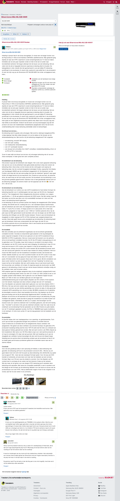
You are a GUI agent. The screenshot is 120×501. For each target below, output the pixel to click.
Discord (102, 495)
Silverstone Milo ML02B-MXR (14, 17)
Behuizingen (5, 14)
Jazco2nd (10, 441)
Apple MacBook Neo (72, 486)
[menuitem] (104, 2)
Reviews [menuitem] (23, 2)
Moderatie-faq (15, 394)
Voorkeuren (43, 498)
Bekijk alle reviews (9, 39)
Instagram (103, 490)
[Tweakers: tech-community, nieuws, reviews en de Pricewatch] (8, 2)
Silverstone (12, 14)
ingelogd (23, 472)
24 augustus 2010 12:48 (25, 419)
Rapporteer (43, 49)
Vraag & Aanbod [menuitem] (54, 2)
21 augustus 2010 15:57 (14, 403)
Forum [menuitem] (62, 2)
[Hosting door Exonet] (106, 478)
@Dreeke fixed (13, 419)
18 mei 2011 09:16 (12, 443)
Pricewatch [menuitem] (44, 2)
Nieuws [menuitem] (17, 2)
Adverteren (37, 486)
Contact (36, 488)
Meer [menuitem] (72, 2)
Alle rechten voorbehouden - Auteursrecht (13, 488)
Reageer (6, 413)
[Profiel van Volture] (3, 47)
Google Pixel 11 (70, 490)
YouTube (103, 488)
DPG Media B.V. (21, 487)
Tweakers (4, 487)
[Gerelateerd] (1, 14)
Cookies (36, 498)
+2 (23, 388)
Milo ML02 (18, 14)
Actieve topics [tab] (117, 13)
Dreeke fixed (11, 401)
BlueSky (102, 486)
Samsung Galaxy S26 (72, 493)
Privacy (36, 495)
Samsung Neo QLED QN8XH (74, 488)
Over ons (42, 488)
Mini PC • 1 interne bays (8, 28)
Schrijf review (63, 49)
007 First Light (70, 495)
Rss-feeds (103, 493)
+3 (26, 388)
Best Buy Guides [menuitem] (33, 2)
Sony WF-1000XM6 (72, 498)
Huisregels (37, 490)
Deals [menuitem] (68, 2)
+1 (54, 47)
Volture (8, 47)
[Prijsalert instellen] (55, 24)
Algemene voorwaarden (41, 493)
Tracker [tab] (117, 8)
